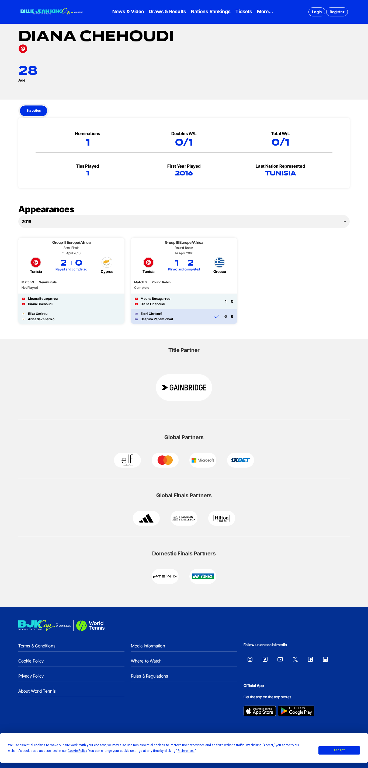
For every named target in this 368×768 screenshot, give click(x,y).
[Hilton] (221, 518)
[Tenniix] (165, 576)
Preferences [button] (186, 751)
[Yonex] (202, 576)
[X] (295, 659)
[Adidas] (146, 518)
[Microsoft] (202, 460)
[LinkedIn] (325, 659)
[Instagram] (250, 659)
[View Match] (71, 281)
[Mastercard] (165, 460)
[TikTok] (265, 659)
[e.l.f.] (127, 460)
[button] (184, 221)
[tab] (33, 111)
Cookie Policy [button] (77, 751)
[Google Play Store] (296, 711)
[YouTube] (280, 659)
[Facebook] (310, 659)
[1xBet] (240, 460)
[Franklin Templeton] (184, 518)
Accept (339, 750)
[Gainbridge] (184, 387)
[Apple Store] (260, 711)
